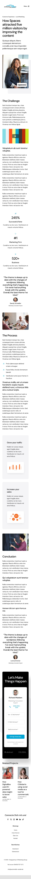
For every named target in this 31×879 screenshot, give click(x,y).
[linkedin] (20, 819)
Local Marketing (20, 17)
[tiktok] (23, 819)
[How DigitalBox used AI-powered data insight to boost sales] (7, 773)
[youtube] (17, 819)
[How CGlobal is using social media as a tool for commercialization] (23, 773)
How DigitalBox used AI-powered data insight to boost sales (7, 789)
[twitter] (11, 819)
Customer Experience (8, 17)
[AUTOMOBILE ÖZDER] (10, 2)
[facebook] (8, 819)
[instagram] (14, 819)
